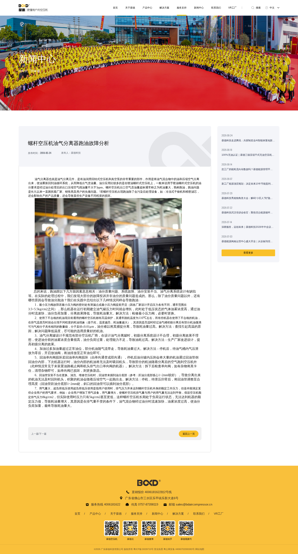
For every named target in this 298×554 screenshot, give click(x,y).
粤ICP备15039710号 (143, 549)
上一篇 (35, 433)
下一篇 (42, 433)
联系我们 (216, 7)
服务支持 (182, 7)
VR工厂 (232, 7)
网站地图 (199, 549)
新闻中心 (199, 7)
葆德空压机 (111, 539)
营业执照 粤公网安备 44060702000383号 (174, 549)
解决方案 (164, 7)
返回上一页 (189, 433)
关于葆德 (130, 7)
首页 (115, 7)
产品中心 (147, 7)
